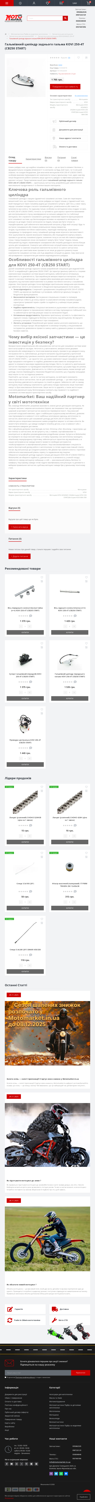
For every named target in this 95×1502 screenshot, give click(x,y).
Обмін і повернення (13, 1398)
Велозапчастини (56, 1422)
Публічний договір (67, 121)
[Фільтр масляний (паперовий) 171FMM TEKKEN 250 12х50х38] (69, 867)
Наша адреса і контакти (70, 138)
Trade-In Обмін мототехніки (27, 1320)
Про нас (8, 1408)
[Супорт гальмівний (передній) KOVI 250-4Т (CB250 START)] (25, 657)
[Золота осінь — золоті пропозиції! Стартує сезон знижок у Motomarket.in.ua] (47, 1033)
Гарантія (19, 1309)
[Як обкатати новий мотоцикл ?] (47, 1239)
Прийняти (84, 1497)
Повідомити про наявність (65, 86)
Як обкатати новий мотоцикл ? (21, 1284)
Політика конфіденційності (25, 1377)
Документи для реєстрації (71, 130)
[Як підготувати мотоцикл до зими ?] (47, 1134)
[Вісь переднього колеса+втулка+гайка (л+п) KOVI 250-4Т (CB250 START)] (25, 591)
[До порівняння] (42, 581)
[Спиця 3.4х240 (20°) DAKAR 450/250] (25, 933)
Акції (7, 1430)
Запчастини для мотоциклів (62, 34)
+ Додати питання (19, 556)
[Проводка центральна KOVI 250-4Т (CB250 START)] (25, 723)
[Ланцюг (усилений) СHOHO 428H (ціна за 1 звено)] (69, 801)
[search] (65, 18)
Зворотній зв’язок (12, 1416)
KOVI (60, 65)
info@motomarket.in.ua (59, 1462)
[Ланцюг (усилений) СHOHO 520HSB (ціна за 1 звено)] (25, 801)
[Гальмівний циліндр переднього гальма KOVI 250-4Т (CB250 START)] (69, 657)
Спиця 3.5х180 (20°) (25, 883)
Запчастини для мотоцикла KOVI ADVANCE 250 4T (56, 36)
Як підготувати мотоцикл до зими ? (24, 1180)
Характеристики (33, 159)
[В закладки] (42, 577)
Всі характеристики (81, 95)
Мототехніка (54, 1411)
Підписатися (80, 1373)
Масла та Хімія (55, 1398)
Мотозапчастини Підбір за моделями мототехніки (29, 34)
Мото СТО (63, 1320)
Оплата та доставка (68, 147)
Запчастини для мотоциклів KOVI (21, 36)
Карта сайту (10, 1423)
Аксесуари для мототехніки (60, 1394)
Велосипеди (54, 1418)
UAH (75, 3)
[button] (34, 3)
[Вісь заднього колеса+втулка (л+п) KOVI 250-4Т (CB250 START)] (69, 591)
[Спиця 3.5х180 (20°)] (25, 867)
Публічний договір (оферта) (16, 1412)
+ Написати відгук (19, 527)
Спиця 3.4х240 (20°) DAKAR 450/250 (25, 949)
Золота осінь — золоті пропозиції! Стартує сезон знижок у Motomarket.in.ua (43, 1079)
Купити (25, 632)
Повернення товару (13, 1419)
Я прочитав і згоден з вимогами (28, 1377)
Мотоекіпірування (57, 1401)
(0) (69, 57)
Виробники (9, 1426)
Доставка (64, 1309)
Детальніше (9, 1498)
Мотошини (54, 1415)
